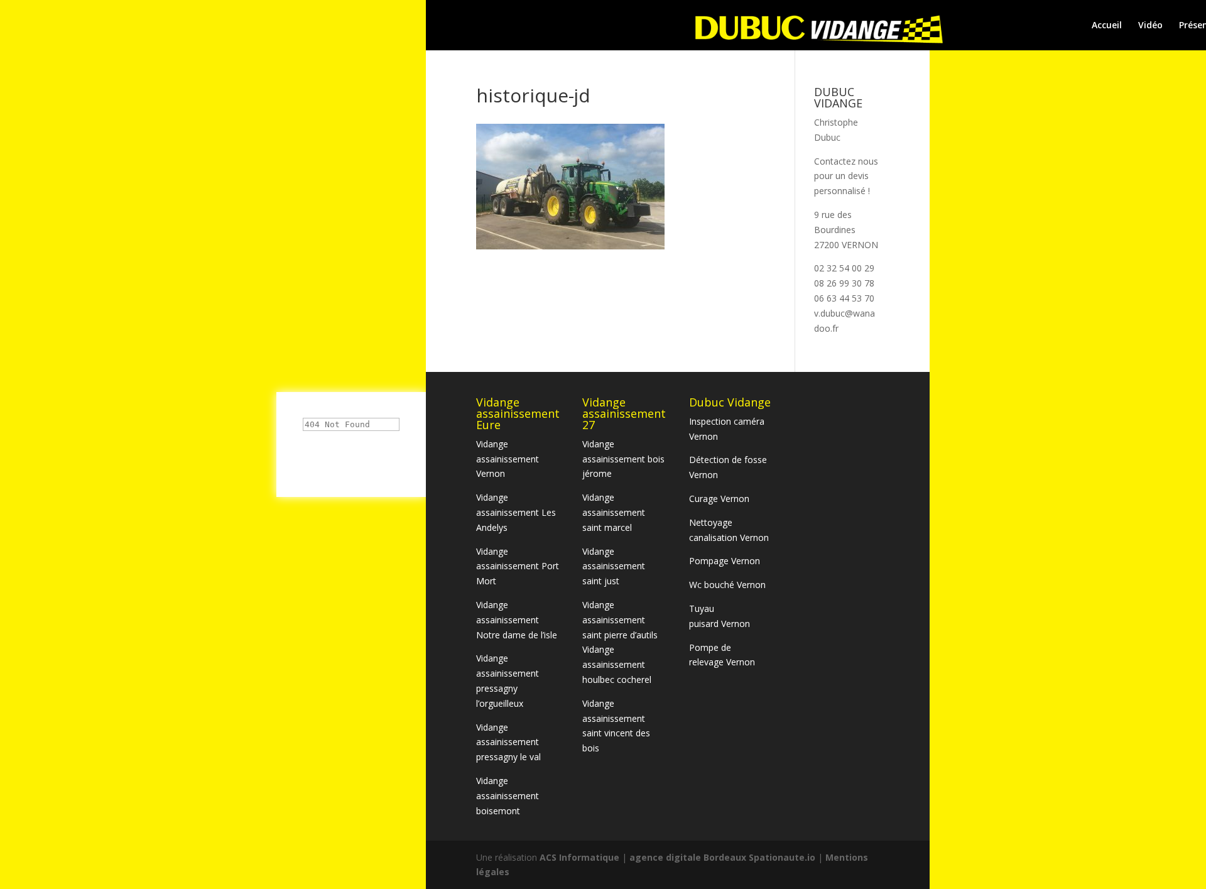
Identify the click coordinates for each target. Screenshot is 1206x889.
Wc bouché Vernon (727, 585)
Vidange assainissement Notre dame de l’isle (516, 620)
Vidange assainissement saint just (613, 566)
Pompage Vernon (724, 561)
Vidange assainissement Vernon (507, 459)
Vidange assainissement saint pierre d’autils (620, 620)
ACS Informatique (581, 857)
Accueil (1107, 26)
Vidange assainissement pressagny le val (508, 742)
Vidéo (1150, 26)
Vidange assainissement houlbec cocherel (616, 664)
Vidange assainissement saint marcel (613, 512)
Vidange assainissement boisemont (507, 796)
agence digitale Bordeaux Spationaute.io (722, 857)
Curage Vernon (719, 498)
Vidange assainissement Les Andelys (516, 512)
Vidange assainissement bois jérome (623, 459)
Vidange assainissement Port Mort (517, 566)
